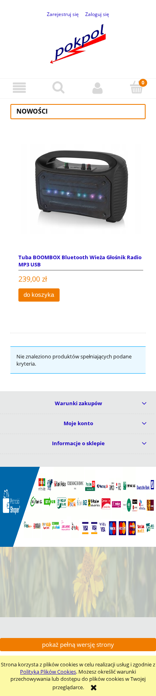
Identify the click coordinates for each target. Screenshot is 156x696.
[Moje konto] (97, 88)
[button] (19, 88)
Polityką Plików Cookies (48, 671)
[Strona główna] (78, 42)
